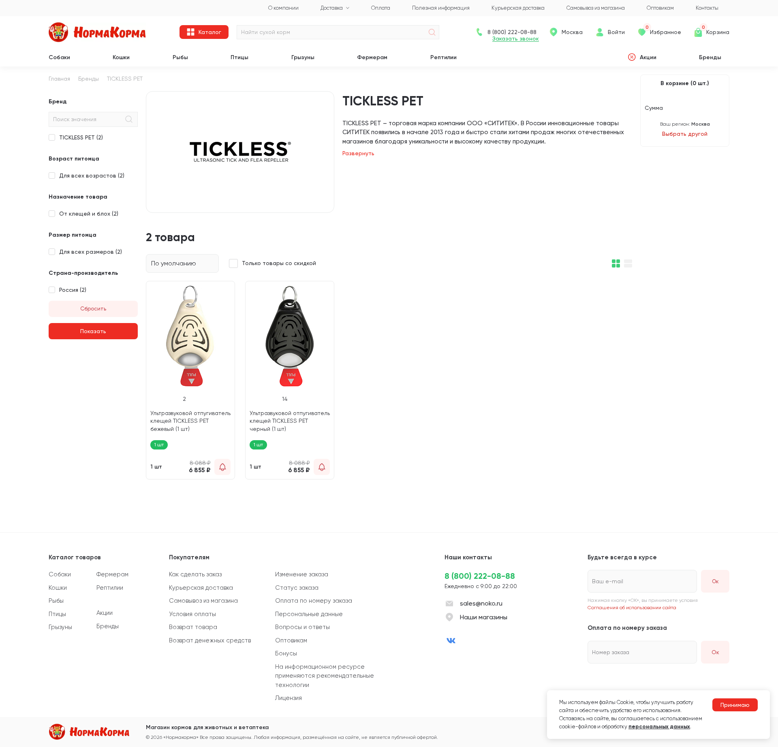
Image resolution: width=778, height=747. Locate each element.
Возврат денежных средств (210, 640)
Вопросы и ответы (302, 627)
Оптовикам (291, 640)
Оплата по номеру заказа (313, 600)
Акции (648, 57)
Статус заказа (296, 587)
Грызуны (302, 57)
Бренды (710, 57)
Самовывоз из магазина (203, 600)
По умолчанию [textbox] (173, 263)
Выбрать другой (684, 134)
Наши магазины (483, 617)
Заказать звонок (515, 39)
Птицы (239, 57)
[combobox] (182, 263)
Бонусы (286, 653)
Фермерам (372, 57)
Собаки (59, 57)
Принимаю (735, 705)
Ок (715, 652)
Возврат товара (193, 627)
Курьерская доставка (201, 587)
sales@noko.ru (481, 603)
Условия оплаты (192, 614)
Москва (572, 32)
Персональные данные (309, 614)
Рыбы (180, 57)
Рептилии (443, 57)
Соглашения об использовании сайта (632, 607)
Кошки (121, 57)
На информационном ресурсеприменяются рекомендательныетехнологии (324, 676)
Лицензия (288, 698)
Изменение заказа (301, 574)
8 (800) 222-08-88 (480, 576)
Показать (93, 331)
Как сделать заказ (195, 574)
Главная (59, 78)
